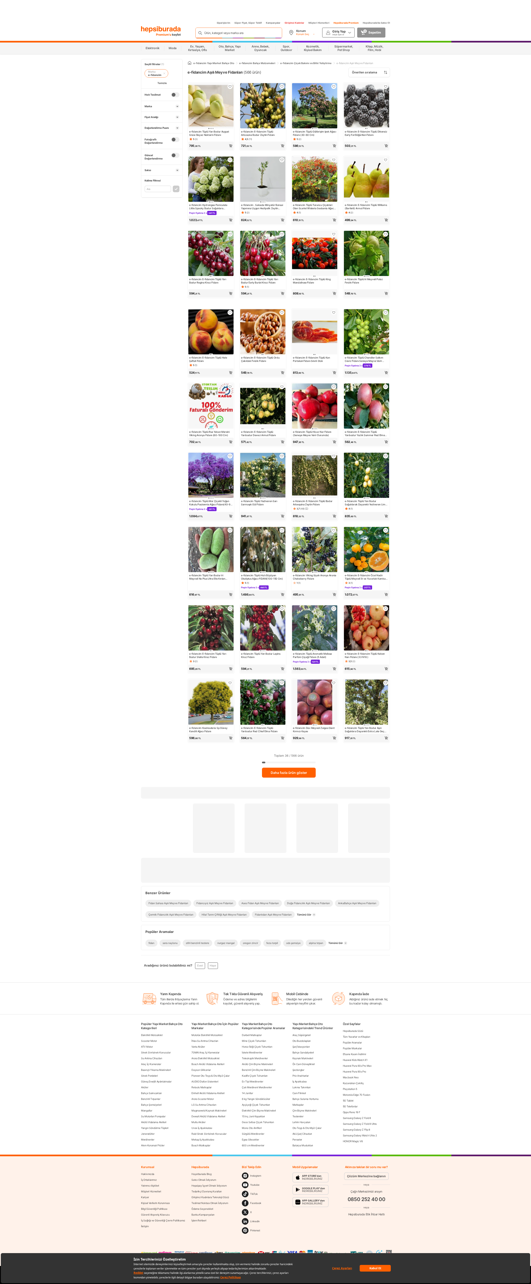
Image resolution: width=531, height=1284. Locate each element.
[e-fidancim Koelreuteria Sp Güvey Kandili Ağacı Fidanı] (211, 703)
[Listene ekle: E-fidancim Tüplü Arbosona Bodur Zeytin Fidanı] (281, 86)
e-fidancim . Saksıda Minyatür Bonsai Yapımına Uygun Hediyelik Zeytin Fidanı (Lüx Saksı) (262, 206)
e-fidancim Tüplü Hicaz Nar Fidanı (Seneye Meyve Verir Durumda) (312, 433)
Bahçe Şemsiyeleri (151, 1104)
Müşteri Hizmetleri (318, 22)
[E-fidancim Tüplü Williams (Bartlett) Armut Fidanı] (366, 180)
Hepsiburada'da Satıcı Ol (376, 22)
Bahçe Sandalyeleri (303, 1052)
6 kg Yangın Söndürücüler (256, 1098)
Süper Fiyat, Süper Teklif (248, 22)
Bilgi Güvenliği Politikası (154, 1208)
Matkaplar (298, 1104)
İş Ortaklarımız (149, 1179)
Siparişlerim (223, 22)
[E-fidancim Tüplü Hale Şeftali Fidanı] (211, 332)
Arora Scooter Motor (202, 1098)
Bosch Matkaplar (200, 1145)
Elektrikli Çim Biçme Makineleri (259, 1110)
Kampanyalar (273, 22)
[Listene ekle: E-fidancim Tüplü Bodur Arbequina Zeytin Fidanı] (333, 456)
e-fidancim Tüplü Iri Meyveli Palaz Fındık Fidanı (364, 281)
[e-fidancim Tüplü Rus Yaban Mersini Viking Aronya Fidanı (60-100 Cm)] (211, 406)
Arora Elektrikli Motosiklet (205, 1058)
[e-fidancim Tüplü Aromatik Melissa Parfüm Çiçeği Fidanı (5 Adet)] (314, 628)
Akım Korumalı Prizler (152, 1145)
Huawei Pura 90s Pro (354, 1071)
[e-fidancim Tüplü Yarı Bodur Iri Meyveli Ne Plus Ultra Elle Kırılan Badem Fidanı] (211, 550)
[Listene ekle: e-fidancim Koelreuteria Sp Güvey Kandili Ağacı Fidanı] (230, 682)
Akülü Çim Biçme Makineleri (257, 1064)
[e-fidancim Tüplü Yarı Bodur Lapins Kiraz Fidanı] (262, 628)
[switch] (175, 94)
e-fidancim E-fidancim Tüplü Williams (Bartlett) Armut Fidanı (366, 206)
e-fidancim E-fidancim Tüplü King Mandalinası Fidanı (311, 281)
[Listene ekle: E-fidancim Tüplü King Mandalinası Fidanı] (333, 234)
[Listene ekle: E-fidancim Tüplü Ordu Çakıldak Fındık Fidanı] (281, 312)
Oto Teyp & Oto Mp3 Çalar (307, 1128)
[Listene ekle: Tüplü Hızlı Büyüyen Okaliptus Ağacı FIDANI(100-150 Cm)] (281, 530)
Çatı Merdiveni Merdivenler (257, 1087)
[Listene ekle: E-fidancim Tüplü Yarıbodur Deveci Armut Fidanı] (281, 386)
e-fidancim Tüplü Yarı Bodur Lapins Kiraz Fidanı (260, 655)
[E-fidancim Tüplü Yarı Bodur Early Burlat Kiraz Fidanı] (262, 254)
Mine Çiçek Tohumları (254, 1040)
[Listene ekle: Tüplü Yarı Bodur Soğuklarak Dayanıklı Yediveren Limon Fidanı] (385, 456)
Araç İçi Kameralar (151, 1064)
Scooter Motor (149, 1040)
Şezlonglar (298, 1069)
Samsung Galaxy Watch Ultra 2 (360, 1135)
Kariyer (145, 1197)
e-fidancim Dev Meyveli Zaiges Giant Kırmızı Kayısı (314, 729)
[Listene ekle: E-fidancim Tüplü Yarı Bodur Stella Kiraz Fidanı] (230, 608)
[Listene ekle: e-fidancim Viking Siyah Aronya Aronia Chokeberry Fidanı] (333, 530)
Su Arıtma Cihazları (151, 1058)
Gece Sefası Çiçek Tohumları (258, 1122)
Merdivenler (147, 1139)
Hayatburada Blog (201, 1174)
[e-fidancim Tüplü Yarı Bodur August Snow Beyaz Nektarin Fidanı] (211, 106)
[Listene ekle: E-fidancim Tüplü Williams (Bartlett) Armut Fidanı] (385, 159)
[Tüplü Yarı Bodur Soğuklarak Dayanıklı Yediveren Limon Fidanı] (366, 476)
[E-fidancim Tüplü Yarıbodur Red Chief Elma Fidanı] (262, 703)
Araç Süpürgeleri (301, 1035)
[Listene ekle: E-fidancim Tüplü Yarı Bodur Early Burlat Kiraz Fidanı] (281, 234)
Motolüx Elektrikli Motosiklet (206, 1035)
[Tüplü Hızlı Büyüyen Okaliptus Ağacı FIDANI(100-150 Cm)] (262, 550)
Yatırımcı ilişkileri (150, 1185)
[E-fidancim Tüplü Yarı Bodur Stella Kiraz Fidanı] (211, 628)
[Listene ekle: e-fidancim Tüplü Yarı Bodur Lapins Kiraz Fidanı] (281, 608)
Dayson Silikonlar (201, 1069)
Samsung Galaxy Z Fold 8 (357, 1118)
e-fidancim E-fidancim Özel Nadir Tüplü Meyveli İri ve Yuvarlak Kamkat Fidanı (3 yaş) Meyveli (365, 577)
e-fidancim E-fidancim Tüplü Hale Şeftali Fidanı (208, 359)
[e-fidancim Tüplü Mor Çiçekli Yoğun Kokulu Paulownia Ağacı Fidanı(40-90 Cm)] (211, 476)
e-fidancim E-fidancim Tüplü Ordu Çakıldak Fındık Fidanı (260, 359)
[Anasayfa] (190, 63)
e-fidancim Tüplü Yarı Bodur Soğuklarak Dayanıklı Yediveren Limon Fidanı (366, 503)
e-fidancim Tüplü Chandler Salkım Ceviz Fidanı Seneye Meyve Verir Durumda (364, 359)
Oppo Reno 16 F (351, 1112)
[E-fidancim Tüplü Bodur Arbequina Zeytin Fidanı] (314, 476)
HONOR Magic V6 (353, 1141)
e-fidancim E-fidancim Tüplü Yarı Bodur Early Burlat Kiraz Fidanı (259, 281)
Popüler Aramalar (352, 1042)
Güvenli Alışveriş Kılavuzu (155, 1214)
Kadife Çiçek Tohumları (254, 1075)
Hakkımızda (147, 1174)
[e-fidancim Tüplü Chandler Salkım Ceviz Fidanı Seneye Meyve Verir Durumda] (366, 332)
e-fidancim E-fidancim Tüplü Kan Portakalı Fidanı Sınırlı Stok (311, 359)
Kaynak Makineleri (302, 1058)
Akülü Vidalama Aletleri (153, 1122)
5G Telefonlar (350, 1106)
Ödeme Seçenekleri (202, 1208)
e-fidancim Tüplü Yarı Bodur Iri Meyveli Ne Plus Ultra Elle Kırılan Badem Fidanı (207, 577)
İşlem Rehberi (198, 1220)
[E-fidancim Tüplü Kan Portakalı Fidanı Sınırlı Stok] (314, 332)
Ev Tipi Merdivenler (252, 1081)
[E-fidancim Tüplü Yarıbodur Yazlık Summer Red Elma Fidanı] (366, 406)
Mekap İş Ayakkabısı (202, 1139)
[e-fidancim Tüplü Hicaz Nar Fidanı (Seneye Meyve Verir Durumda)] (314, 406)
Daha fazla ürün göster (289, 773)
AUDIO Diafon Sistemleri (204, 1081)
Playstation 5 (350, 1089)
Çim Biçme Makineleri (304, 1110)
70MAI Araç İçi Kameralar (205, 1052)
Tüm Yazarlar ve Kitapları (356, 1036)
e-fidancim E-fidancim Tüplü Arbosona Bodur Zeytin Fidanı (258, 133)
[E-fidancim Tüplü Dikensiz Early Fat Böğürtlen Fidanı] (366, 106)
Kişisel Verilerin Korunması (155, 1203)
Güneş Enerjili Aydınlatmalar (156, 1081)
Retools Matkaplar (201, 1087)
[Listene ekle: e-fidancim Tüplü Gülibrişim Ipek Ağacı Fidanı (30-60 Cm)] (333, 86)
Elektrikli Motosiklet (152, 1035)
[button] (211, 146)
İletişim (145, 1226)
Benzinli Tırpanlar (150, 1098)
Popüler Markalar (352, 1048)
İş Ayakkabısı (299, 1081)
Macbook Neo (351, 1077)
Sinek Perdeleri (149, 1075)
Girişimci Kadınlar (294, 22)
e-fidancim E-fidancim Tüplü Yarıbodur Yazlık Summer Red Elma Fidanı (365, 433)
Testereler (297, 1116)
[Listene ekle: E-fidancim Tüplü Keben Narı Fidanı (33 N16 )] (385, 608)
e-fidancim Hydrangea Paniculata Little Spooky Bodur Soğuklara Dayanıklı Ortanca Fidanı (208, 206)
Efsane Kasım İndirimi (354, 1054)
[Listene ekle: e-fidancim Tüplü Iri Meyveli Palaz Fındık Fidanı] (385, 234)
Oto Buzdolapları (301, 1040)
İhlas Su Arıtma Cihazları (204, 1040)
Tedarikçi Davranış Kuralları (206, 1191)
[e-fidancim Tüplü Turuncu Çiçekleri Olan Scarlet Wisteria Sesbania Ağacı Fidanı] (314, 180)
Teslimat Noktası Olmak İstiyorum (209, 1203)
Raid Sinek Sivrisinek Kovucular (209, 1133)
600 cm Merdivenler (253, 1145)
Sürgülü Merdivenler (253, 1133)
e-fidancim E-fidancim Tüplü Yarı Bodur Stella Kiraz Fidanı (207, 655)
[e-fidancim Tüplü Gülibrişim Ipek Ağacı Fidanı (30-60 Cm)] (314, 106)
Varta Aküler (198, 1046)
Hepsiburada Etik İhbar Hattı (366, 1214)
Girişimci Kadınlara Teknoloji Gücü (210, 1197)
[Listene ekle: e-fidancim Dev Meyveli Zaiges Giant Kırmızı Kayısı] (333, 682)
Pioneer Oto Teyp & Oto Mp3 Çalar (210, 1075)
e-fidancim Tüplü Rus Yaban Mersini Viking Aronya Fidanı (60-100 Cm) (209, 433)
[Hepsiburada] (161, 29)
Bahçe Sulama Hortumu (305, 1098)
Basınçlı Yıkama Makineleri (156, 1069)
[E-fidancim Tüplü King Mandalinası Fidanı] (314, 254)
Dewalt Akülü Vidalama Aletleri (208, 1116)
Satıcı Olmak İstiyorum (203, 1179)
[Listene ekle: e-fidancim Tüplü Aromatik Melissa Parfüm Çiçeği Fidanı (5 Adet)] (333, 608)
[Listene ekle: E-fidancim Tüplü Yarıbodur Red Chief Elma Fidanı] (281, 682)
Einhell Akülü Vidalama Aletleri (208, 1093)
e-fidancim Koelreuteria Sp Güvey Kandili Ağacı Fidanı (208, 729)
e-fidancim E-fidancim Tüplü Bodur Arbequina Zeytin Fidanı (312, 503)
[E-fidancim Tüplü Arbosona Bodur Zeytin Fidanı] (262, 106)
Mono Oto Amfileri (252, 1128)
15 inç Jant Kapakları (253, 1116)
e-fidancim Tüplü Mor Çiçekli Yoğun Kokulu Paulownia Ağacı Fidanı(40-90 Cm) (210, 503)
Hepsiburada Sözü (353, 1030)
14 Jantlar (247, 1093)
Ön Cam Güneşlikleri (303, 1064)
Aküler (144, 1087)
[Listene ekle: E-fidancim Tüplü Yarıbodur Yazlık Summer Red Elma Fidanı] (385, 386)
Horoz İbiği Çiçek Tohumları (257, 1046)
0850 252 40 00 (366, 1199)
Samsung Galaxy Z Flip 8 (356, 1129)
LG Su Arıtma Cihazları (203, 1104)
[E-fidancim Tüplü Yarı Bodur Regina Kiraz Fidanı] (211, 254)
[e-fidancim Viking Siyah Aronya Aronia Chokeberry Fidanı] (314, 550)
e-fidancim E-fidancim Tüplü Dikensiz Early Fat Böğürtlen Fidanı (366, 133)
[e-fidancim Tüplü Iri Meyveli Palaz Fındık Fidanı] (366, 254)
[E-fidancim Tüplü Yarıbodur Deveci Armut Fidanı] (262, 406)
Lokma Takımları (301, 1087)
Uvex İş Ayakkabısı (201, 1128)
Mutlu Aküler (198, 1122)
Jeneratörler (147, 1133)
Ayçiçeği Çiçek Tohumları (256, 1104)
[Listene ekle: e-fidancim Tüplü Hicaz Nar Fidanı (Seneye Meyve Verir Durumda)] (333, 386)
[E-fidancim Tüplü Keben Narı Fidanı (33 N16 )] (366, 628)
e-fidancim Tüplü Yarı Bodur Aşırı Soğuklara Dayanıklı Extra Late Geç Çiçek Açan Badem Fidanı (364, 729)
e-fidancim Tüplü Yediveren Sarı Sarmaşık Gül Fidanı (259, 503)
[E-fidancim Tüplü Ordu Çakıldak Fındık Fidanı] (262, 332)
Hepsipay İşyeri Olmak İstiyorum (209, 1185)
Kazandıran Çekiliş (353, 1083)
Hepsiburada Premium (346, 22)
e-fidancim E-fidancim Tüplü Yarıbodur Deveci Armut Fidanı (258, 433)
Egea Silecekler (250, 1139)
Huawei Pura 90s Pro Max (357, 1065)
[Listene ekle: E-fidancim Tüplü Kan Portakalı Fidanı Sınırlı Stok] (333, 312)
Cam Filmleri (299, 1093)
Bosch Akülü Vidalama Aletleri (207, 1064)
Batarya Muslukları (302, 1145)
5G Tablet (348, 1100)
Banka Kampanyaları (202, 1214)
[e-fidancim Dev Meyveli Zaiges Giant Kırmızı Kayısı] (314, 703)
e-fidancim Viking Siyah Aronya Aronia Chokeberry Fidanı (314, 577)
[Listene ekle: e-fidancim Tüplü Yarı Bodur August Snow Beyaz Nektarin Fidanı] (230, 86)
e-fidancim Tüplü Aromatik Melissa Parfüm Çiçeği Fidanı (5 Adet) (312, 655)
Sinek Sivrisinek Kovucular (156, 1052)
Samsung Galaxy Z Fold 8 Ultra (360, 1123)
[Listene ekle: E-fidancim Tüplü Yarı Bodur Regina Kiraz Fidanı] (230, 234)
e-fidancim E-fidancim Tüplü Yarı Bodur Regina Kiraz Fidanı (207, 281)
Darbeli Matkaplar (252, 1035)
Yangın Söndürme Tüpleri (154, 1128)
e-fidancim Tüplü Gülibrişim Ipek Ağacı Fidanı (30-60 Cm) (314, 133)
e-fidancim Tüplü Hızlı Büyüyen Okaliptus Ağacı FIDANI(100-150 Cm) (262, 577)
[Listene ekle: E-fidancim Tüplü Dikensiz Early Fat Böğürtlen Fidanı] (385, 86)
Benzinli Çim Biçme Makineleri (258, 1069)
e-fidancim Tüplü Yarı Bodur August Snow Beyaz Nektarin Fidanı (209, 133)
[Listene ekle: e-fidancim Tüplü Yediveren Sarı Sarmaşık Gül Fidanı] (281, 456)
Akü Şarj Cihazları (302, 1133)
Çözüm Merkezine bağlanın (366, 1176)
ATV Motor (147, 1046)
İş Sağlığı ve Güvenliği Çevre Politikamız (163, 1220)
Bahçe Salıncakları (151, 1093)
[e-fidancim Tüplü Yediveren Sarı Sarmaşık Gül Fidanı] (262, 476)
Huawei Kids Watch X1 (355, 1059)
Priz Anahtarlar (300, 1075)
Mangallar (146, 1110)
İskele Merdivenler (252, 1052)
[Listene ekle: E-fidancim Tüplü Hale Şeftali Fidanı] (230, 312)
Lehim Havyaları (301, 1122)
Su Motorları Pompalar (153, 1116)
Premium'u (164, 34)
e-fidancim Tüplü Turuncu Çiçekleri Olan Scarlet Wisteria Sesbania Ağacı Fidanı (313, 206)
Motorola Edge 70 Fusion (356, 1094)
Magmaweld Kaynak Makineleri (209, 1110)
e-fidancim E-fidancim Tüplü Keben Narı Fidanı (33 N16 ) (365, 655)
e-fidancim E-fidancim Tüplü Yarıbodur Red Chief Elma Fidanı (259, 729)
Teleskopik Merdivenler (255, 1058)
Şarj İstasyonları (301, 1046)
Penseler (297, 1139)
